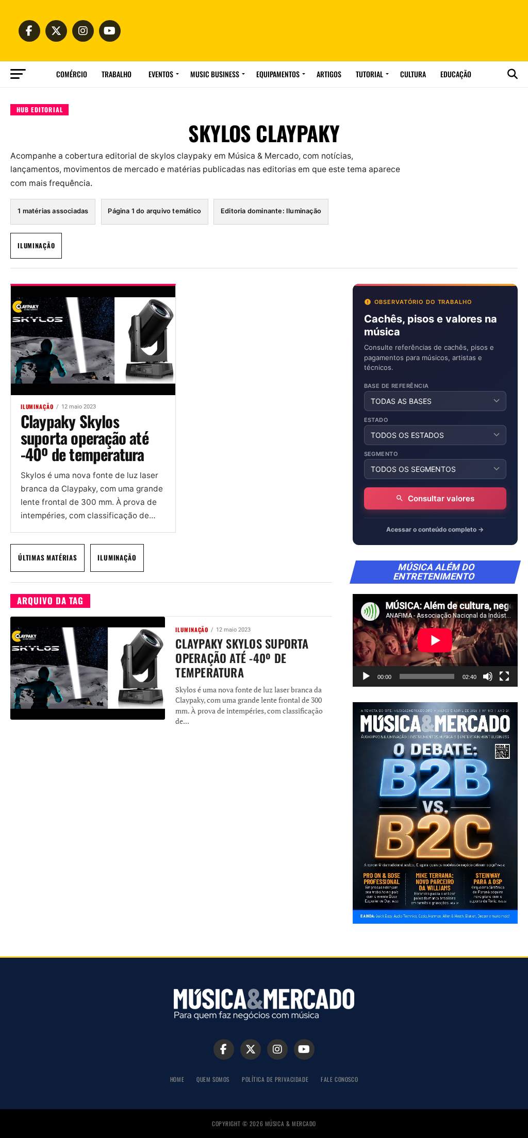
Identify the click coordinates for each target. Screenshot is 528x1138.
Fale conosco (339, 1079)
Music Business (214, 74)
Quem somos (212, 1079)
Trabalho (116, 74)
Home (177, 1079)
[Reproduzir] (366, 676)
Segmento (381, 454)
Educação (455, 74)
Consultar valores (441, 498)
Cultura (413, 74)
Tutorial (369, 74)
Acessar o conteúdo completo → (435, 529)
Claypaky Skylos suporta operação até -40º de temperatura (84, 437)
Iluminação (36, 245)
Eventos (160, 74)
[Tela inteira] (504, 676)
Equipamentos (278, 74)
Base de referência (396, 386)
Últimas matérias (47, 557)
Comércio (71, 74)
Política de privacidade (275, 1079)
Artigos (329, 74)
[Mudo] (488, 676)
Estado (376, 420)
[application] (435, 640)
